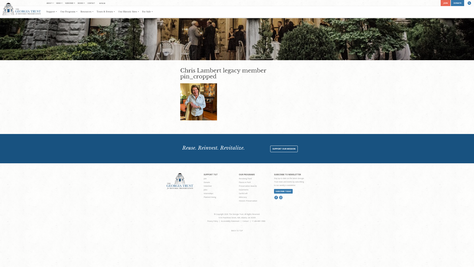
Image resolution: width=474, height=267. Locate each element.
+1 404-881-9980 (258, 221)
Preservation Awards (248, 186)
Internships (208, 193)
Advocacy (243, 197)
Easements (243, 189)
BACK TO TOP (237, 230)
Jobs (205, 189)
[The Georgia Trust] (21, 9)
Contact (245, 221)
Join (445, 3)
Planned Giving (210, 197)
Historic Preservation (248, 201)
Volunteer (208, 186)
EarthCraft (243, 193)
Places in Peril (245, 182)
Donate (457, 3)
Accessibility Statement (230, 221)
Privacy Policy (212, 221)
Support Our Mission (284, 148)
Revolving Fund (245, 178)
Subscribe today (283, 191)
